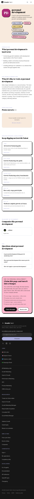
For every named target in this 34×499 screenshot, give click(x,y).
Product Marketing (7, 385)
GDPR (12, 493)
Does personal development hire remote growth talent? (16, 261)
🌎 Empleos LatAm (6, 359)
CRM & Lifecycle (6, 389)
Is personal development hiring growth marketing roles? (14, 255)
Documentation (6, 471)
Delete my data (19, 493)
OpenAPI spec (5, 478)
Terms (8, 493)
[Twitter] (3, 343)
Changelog (5, 481)
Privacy (3, 493)
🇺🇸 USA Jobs (5, 352)
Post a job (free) (6, 437)
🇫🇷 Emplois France (6, 355)
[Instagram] (10, 343)
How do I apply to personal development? (15, 266)
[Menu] (31, 2)
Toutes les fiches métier (8, 398)
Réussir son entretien (7, 428)
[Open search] (27, 2)
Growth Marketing (6, 371)
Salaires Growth (6, 421)
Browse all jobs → (17, 122)
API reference (5, 474)
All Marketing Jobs (7, 368)
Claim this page (10, 309)
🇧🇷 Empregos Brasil (7, 362)
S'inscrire (17, 338)
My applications (6, 456)
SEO (3, 382)
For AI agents (5, 467)
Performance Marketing (8, 378)
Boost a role (23, 309)
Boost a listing (5, 441)
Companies (5, 444)
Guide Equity (5, 424)
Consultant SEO (6, 412)
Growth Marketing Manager (9, 405)
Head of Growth (6, 375)
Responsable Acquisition (8, 408)
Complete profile (6, 459)
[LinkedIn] (6, 343)
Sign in (3, 452)
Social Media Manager (8, 415)
